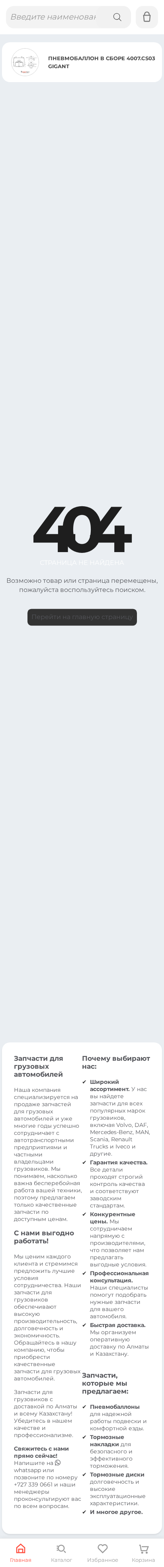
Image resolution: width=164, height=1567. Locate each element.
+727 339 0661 (33, 1484)
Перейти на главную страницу (82, 617)
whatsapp (28, 1470)
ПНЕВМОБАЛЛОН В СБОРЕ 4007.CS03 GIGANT (101, 62)
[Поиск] (113, 17)
